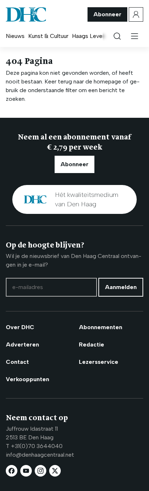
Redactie (91, 344)
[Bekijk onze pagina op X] (55, 471)
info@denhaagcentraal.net (40, 454)
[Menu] (134, 36)
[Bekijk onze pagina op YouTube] (26, 471)
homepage (107, 81)
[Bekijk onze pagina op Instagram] (40, 471)
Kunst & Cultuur (48, 36)
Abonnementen (100, 327)
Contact (17, 361)
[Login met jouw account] (136, 14)
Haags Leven (88, 36)
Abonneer (107, 14)
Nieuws (15, 36)
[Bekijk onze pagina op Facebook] (11, 471)
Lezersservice (98, 361)
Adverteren (22, 344)
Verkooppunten (27, 379)
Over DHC (20, 327)
